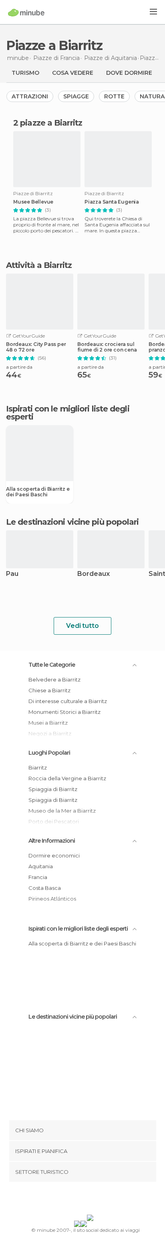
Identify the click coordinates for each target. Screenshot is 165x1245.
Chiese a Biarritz (49, 690)
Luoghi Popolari (49, 752)
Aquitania (40, 866)
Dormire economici (54, 855)
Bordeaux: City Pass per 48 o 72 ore (36, 347)
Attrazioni (30, 96)
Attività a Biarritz (39, 265)
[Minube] (26, 12)
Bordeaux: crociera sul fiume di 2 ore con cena (107, 347)
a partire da (19, 367)
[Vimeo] (91, 1200)
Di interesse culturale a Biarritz (67, 701)
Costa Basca (44, 888)
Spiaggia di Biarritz (52, 789)
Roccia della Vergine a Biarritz (67, 778)
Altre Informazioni (51, 840)
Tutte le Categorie (51, 664)
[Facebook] (70, 1200)
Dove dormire (129, 72)
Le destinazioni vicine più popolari (72, 522)
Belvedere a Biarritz (54, 679)
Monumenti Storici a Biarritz (64, 712)
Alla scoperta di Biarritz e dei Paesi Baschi (38, 492)
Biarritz (37, 767)
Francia (37, 877)
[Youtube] (101, 1200)
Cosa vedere (72, 72)
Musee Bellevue (33, 202)
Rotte (114, 96)
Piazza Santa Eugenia (112, 202)
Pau (12, 574)
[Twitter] (80, 1200)
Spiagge (76, 96)
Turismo (25, 72)
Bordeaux (93, 574)
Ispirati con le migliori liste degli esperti (78, 928)
